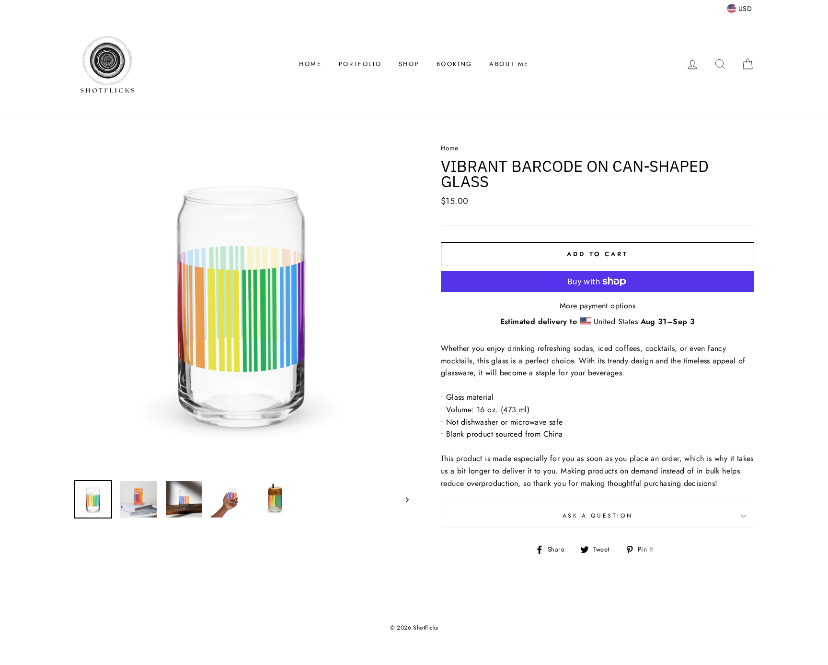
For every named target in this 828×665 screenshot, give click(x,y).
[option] (241, 305)
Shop (409, 63)
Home (310, 63)
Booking (454, 63)
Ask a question (597, 515)
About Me (509, 63)
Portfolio (360, 63)
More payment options (597, 305)
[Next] (403, 499)
